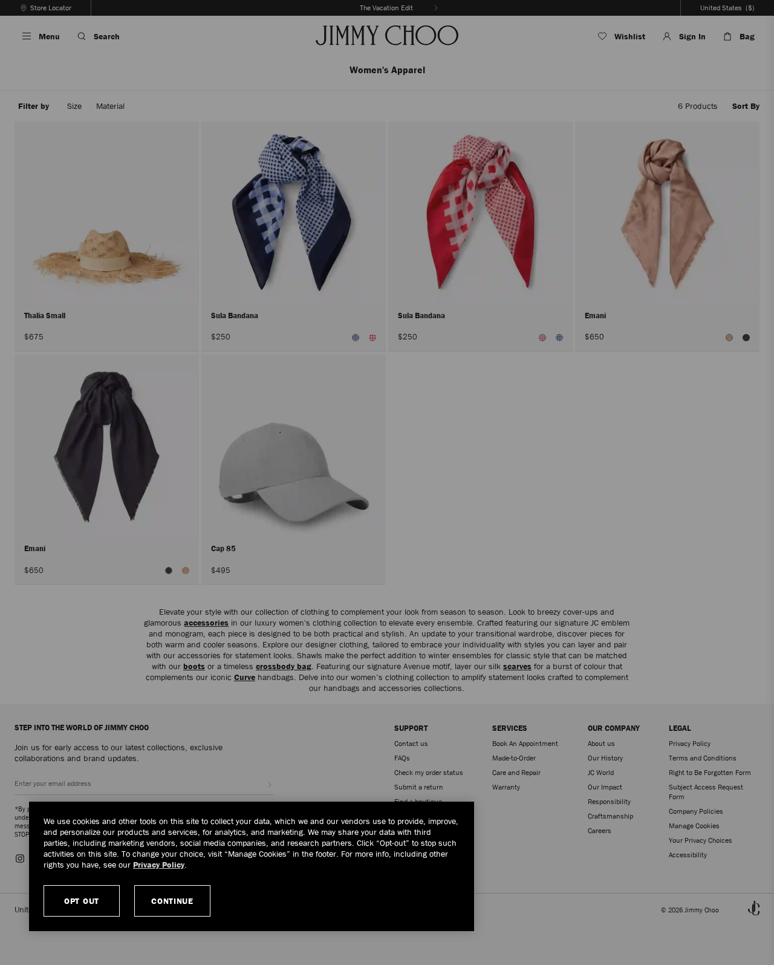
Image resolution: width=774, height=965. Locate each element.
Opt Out (81, 900)
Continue (172, 900)
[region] (251, 866)
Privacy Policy (158, 864)
